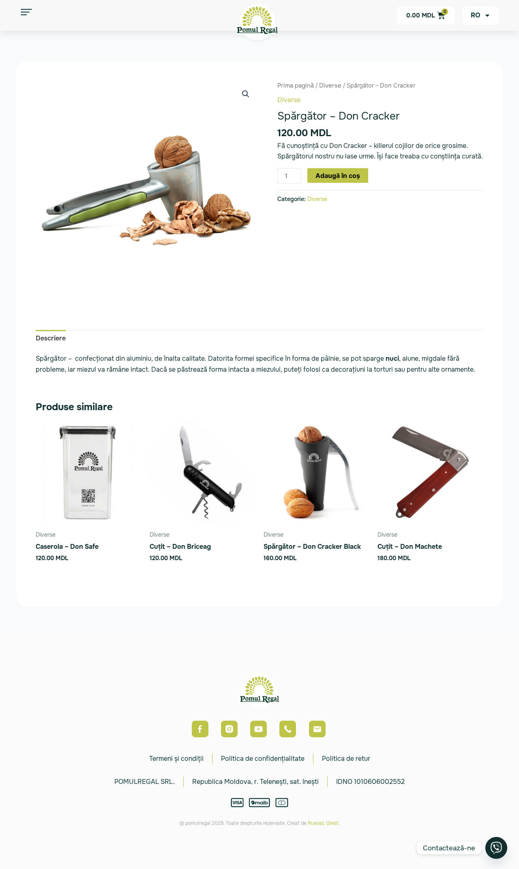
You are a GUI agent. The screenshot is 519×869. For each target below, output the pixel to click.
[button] (245, 94)
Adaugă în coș (337, 175)
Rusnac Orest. (323, 823)
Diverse (330, 85)
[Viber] (496, 848)
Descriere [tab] (51, 338)
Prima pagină (295, 85)
